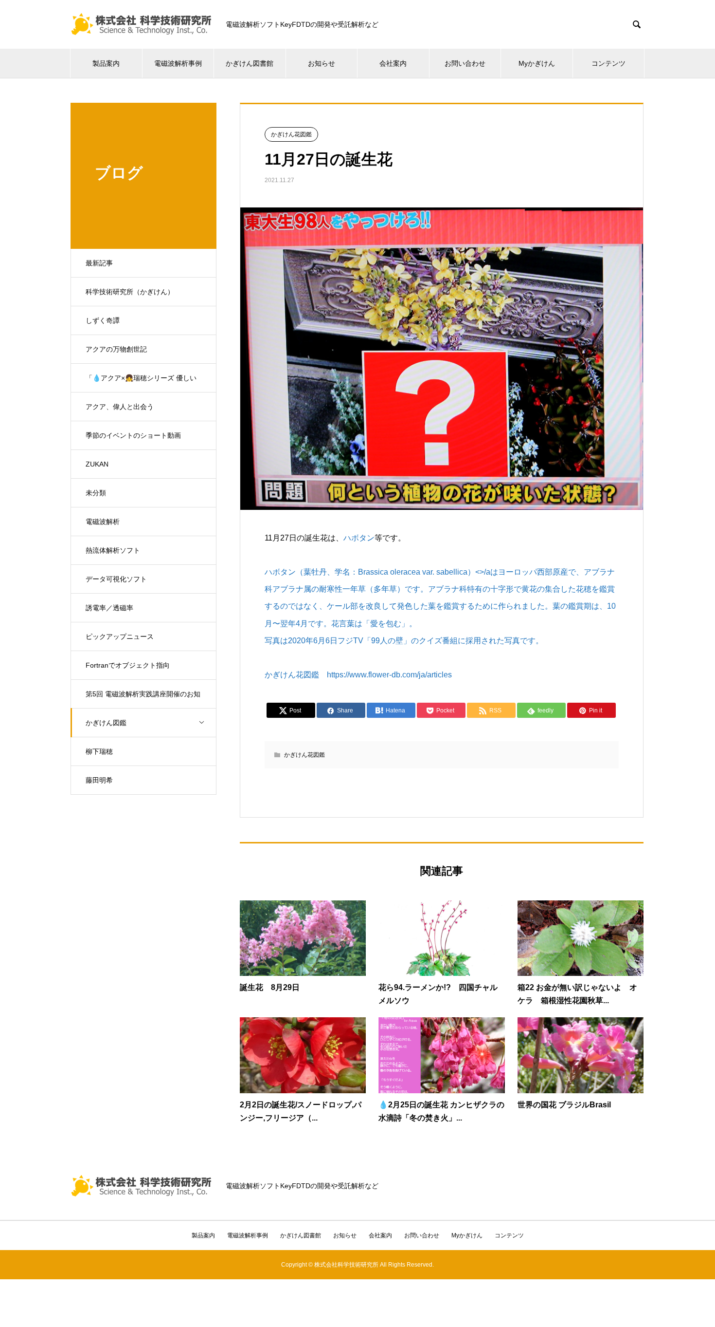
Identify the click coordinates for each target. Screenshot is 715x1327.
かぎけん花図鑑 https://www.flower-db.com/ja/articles (358, 675)
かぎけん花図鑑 (291, 134)
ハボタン (359, 538)
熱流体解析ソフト (113, 550)
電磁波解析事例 (178, 63)
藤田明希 (99, 780)
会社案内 (393, 63)
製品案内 (106, 63)
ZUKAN (97, 464)
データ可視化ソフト (116, 579)
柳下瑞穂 (99, 751)
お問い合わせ (465, 63)
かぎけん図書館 (249, 63)
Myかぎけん (536, 63)
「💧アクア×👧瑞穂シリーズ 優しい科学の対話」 (141, 383)
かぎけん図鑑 (106, 723)
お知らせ (321, 63)
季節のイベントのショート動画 (133, 435)
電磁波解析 (103, 521)
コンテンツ (608, 63)
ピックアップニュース (120, 636)
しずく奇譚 (103, 320)
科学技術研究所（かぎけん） (130, 292)
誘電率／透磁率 (109, 608)
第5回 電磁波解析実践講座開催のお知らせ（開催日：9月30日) (143, 699)
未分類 (96, 493)
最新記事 (99, 263)
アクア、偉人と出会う (120, 407)
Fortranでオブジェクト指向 (128, 665)
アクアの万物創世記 (116, 349)
